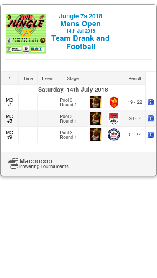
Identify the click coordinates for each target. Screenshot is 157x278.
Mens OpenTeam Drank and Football (80, 31)
